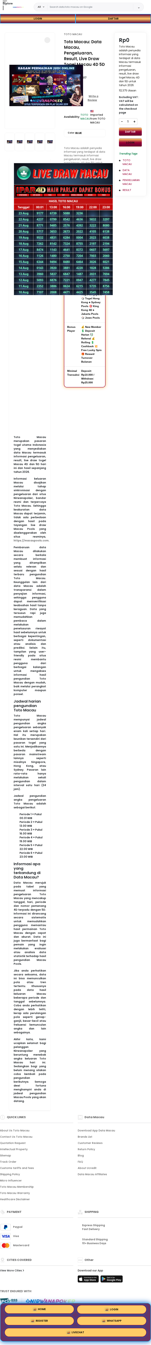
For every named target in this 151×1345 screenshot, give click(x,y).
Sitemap (5, 1155)
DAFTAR (113, 18)
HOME (42, 1310)
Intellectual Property (14, 1149)
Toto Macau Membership (17, 1187)
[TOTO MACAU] (18, 7)
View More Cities (11, 1270)
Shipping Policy (10, 1174)
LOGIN (38, 18)
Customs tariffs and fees (17, 1168)
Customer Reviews (90, 1143)
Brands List (85, 1137)
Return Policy (86, 1149)
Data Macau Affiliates (92, 1174)
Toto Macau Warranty (15, 1193)
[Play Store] (112, 1280)
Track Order (8, 1162)
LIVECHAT (78, 1334)
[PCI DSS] (8, 1301)
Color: (75, 133)
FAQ (80, 1162)
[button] (47, 40)
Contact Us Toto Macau (16, 1137)
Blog (81, 1155)
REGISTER (42, 1322)
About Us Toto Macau (14, 1130)
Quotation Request (13, 1143)
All (39, 6)
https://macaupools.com (31, 540)
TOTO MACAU (73, 34)
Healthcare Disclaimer (15, 1199)
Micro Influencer (11, 1180)
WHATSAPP (114, 1322)
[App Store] (89, 1280)
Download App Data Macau (96, 1130)
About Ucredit (87, 1168)
